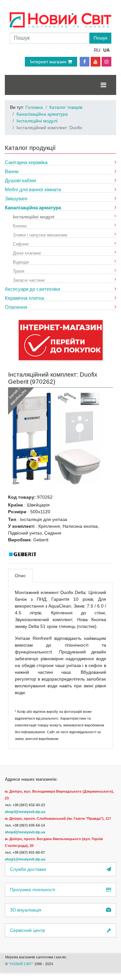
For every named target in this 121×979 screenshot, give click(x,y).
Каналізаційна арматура (33, 207)
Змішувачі (16, 198)
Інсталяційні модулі (34, 217)
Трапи (18, 271)
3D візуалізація (25, 909)
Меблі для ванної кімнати (33, 189)
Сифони (20, 244)
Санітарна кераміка (26, 162)
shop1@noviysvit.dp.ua (25, 859)
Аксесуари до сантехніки (32, 289)
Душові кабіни (20, 180)
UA (106, 50)
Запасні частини (29, 280)
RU (97, 50)
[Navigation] (103, 85)
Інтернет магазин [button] (49, 61)
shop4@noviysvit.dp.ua (25, 832)
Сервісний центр (27, 930)
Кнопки (19, 226)
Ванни (11, 171)
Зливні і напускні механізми (40, 235)
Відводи (21, 262)
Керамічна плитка (24, 298)
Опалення (16, 307)
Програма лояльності (32, 889)
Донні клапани (27, 253)
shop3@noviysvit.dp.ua (25, 812)
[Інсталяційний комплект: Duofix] (56, 438)
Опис (20, 575)
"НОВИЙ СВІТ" (21, 964)
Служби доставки (28, 869)
